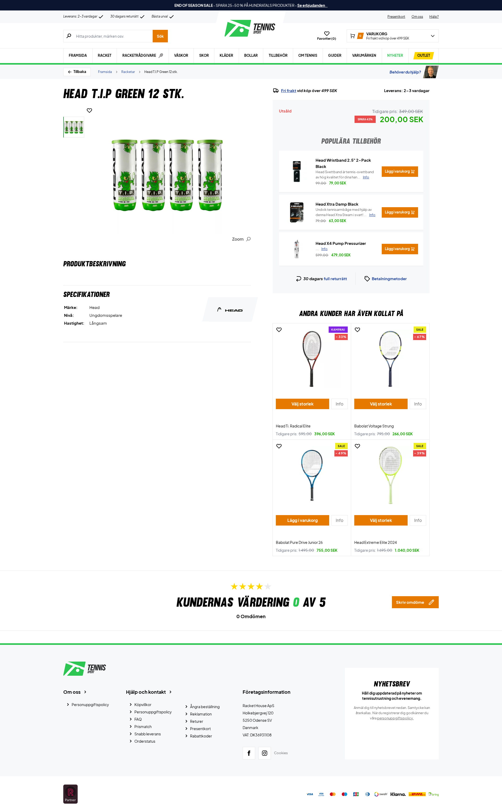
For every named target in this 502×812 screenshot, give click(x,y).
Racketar (128, 72)
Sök (160, 36)
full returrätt (335, 278)
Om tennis (307, 55)
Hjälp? (434, 17)
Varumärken (364, 55)
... (322, 249)
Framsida (78, 55)
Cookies (281, 753)
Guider (334, 55)
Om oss (417, 17)
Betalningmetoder (389, 278)
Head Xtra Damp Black (337, 203)
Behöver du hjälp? (405, 72)
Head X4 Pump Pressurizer (341, 243)
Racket (104, 55)
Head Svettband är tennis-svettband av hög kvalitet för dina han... (345, 174)
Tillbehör (278, 55)
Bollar (251, 55)
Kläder (226, 55)
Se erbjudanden (312, 5)
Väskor (181, 55)
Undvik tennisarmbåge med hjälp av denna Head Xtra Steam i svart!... (345, 212)
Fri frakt (288, 90)
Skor (204, 55)
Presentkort (396, 17)
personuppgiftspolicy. (395, 718)
